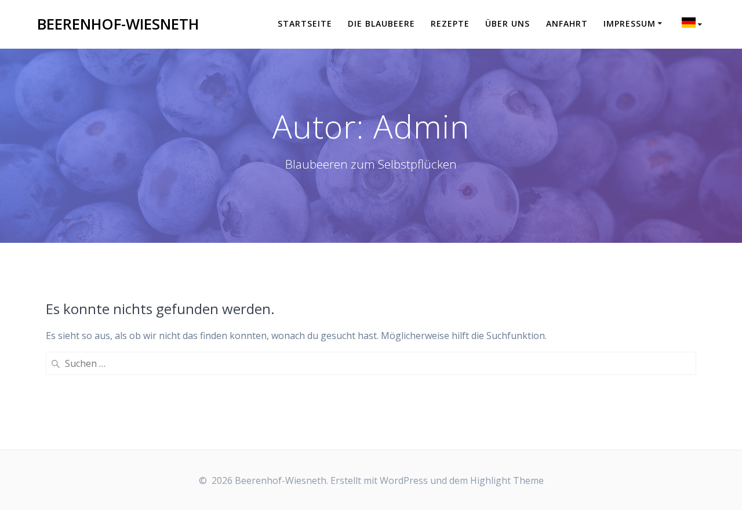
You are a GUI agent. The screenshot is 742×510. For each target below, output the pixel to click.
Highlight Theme (507, 480)
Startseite (305, 23)
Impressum (629, 23)
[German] (694, 24)
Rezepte (450, 23)
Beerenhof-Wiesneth (118, 24)
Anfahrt (567, 23)
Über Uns (507, 23)
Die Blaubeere (381, 23)
